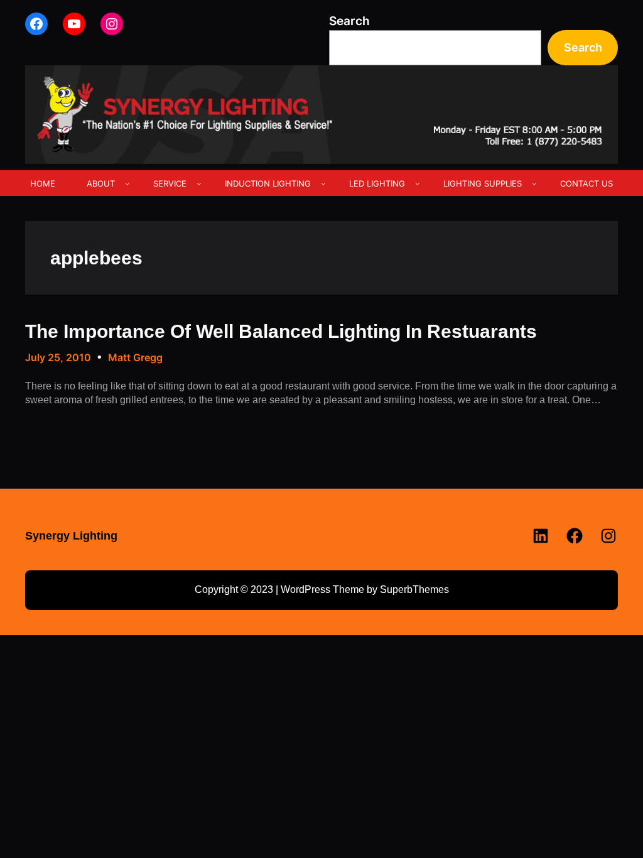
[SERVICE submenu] (199, 183)
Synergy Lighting (71, 535)
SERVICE (169, 183)
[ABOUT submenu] (127, 183)
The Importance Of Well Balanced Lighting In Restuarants (281, 331)
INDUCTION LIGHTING (268, 183)
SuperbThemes (414, 589)
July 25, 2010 (58, 357)
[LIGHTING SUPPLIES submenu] (534, 183)
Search (349, 21)
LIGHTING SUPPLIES (482, 183)
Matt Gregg (135, 357)
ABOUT (101, 183)
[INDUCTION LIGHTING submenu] (323, 183)
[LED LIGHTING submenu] (417, 183)
